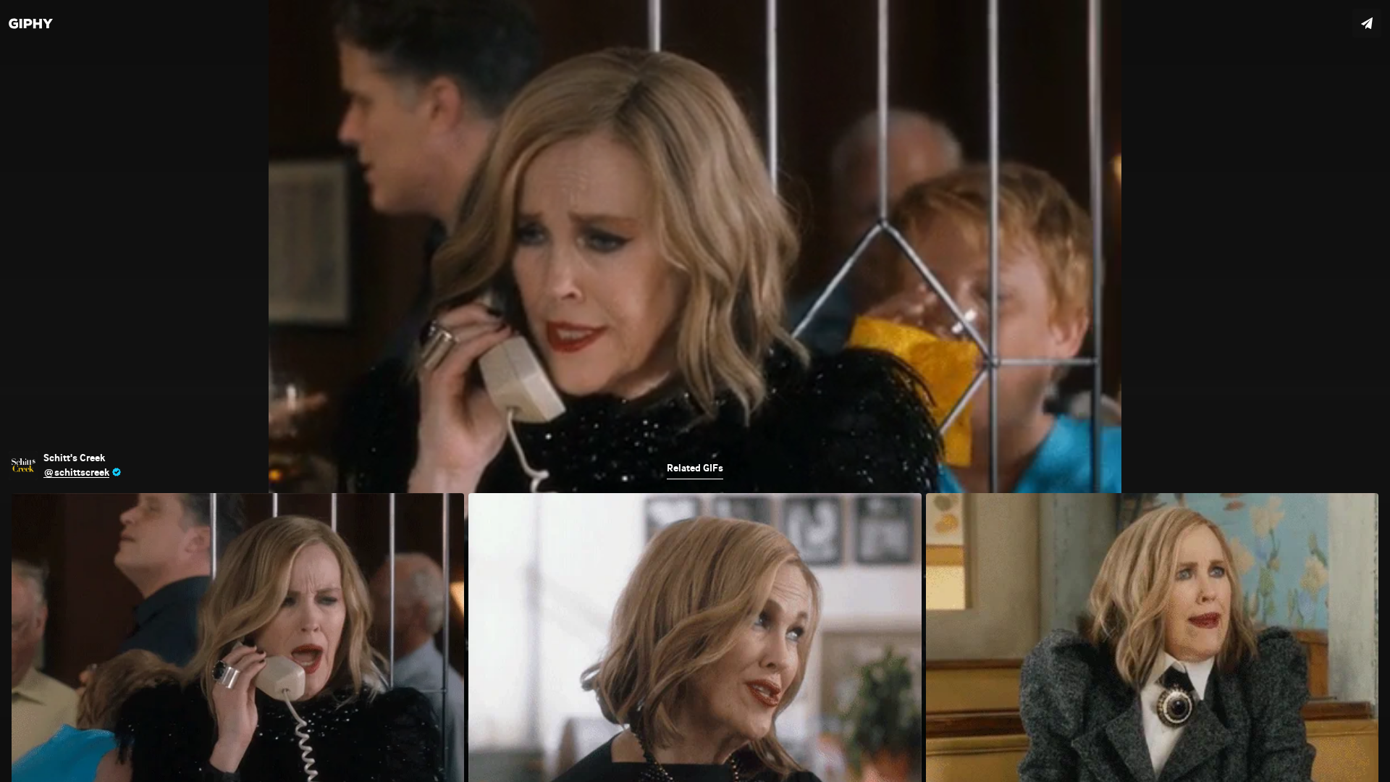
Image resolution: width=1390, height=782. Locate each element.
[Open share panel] (1366, 23)
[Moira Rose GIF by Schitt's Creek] (695, 391)
